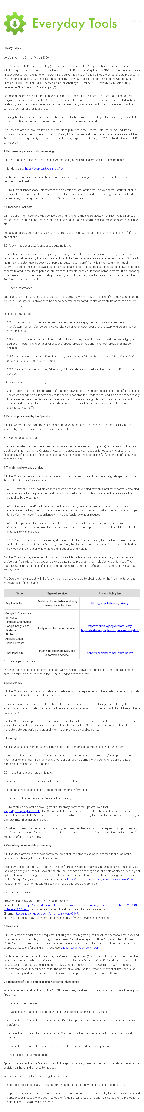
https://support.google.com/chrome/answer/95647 (46, 913)
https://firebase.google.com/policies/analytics (110, 630)
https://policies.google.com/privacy (110, 626)
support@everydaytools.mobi (22, 811)
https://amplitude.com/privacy (109, 603)
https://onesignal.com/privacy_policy (110, 653)
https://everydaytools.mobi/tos (44, 168)
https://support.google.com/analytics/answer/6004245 (101, 879)
